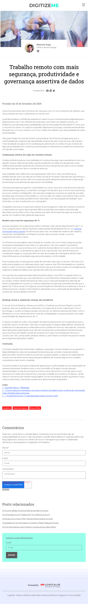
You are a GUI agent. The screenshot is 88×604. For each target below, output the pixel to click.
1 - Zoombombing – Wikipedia (15, 388)
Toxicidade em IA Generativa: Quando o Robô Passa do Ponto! (30, 523)
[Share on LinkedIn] (50, 90)
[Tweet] (53, 90)
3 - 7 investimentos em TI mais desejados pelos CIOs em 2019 (30, 396)
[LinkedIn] (38, 51)
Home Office (35, 408)
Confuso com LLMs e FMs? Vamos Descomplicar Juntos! (27, 519)
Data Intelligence (20, 408)
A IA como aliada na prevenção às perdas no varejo (25, 510)
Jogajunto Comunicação (69, 595)
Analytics (7, 408)
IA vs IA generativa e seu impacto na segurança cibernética (29, 527)
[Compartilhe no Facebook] (47, 90)
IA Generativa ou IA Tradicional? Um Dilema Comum (26, 515)
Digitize (44, 5)
